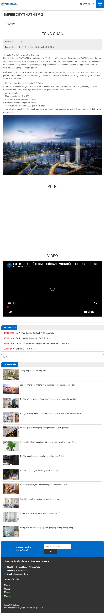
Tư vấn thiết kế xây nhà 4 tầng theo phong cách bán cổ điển (43, 485)
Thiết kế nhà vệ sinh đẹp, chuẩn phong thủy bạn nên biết (42, 456)
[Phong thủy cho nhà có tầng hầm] (11, 374)
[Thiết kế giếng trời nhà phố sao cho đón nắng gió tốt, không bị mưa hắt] (11, 403)
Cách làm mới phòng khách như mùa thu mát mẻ (39, 499)
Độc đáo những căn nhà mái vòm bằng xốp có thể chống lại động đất (47, 385)
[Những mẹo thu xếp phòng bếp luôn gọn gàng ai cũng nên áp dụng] (11, 531)
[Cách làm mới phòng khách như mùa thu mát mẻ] (11, 503)
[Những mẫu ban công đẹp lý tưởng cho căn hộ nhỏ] (11, 517)
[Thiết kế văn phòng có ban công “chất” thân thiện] (11, 474)
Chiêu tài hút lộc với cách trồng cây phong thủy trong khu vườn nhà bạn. (48, 442)
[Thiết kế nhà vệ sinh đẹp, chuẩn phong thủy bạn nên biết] (11, 460)
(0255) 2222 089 (23, 570)
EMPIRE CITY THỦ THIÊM (20, 349)
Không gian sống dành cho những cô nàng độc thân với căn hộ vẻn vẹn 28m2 (50, 413)
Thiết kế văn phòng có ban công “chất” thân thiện (39, 470)
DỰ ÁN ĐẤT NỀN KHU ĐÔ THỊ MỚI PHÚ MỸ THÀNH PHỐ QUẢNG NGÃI (37, 344)
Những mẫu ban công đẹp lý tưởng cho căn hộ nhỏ (40, 513)
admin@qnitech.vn (20, 574)
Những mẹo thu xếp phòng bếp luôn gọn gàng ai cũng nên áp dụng (46, 528)
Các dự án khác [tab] (9, 328)
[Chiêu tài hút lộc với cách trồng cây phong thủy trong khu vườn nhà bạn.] (11, 446)
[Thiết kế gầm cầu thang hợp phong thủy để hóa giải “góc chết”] (11, 431)
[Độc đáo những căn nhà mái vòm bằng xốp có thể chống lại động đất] (11, 389)
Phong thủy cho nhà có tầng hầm (33, 371)
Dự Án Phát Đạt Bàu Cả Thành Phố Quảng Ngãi (29, 333)
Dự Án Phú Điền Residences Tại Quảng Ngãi (27, 338)
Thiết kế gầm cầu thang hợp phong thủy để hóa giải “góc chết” (44, 428)
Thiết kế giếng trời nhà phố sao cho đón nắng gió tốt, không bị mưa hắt (48, 399)
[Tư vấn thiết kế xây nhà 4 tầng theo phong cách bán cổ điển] (11, 489)
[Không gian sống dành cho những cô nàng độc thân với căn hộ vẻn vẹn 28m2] (11, 417)
